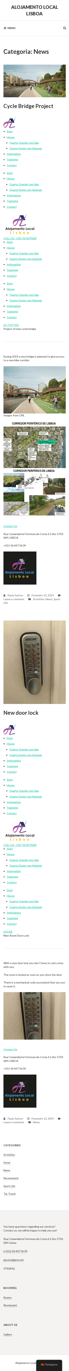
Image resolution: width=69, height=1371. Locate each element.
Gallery (7, 1334)
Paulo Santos (15, 595)
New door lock (21, 712)
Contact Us (10, 526)
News (49, 599)
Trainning (12, 159)
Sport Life (9, 1186)
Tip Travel (9, 1193)
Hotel (6, 1162)
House (11, 137)
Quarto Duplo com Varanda (25, 148)
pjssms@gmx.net (13, 1259)
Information (14, 154)
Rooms (7, 1297)
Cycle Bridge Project (28, 106)
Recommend (10, 1178)
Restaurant (10, 1305)
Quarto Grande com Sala (24, 142)
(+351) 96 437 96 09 (15, 1251)
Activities (38, 599)
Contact (12, 165)
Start (10, 131)
